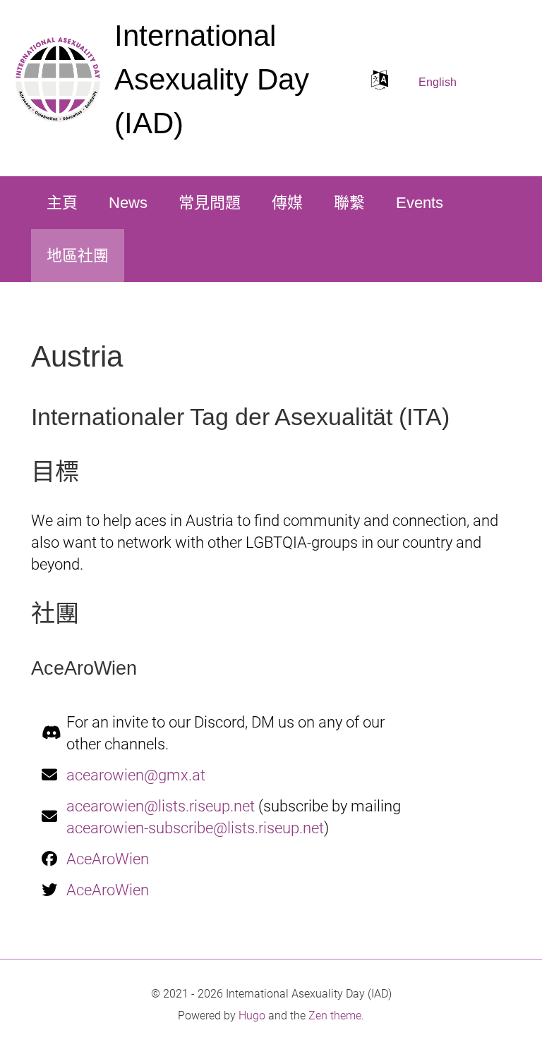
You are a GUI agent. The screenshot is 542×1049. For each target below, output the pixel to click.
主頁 (62, 202)
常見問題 (210, 202)
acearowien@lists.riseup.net (160, 806)
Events (419, 202)
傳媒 (287, 202)
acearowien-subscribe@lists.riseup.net (195, 828)
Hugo (252, 1015)
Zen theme (334, 1015)
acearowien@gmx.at (135, 775)
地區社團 (78, 255)
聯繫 (349, 202)
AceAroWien (107, 859)
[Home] (58, 79)
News (128, 202)
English (437, 82)
